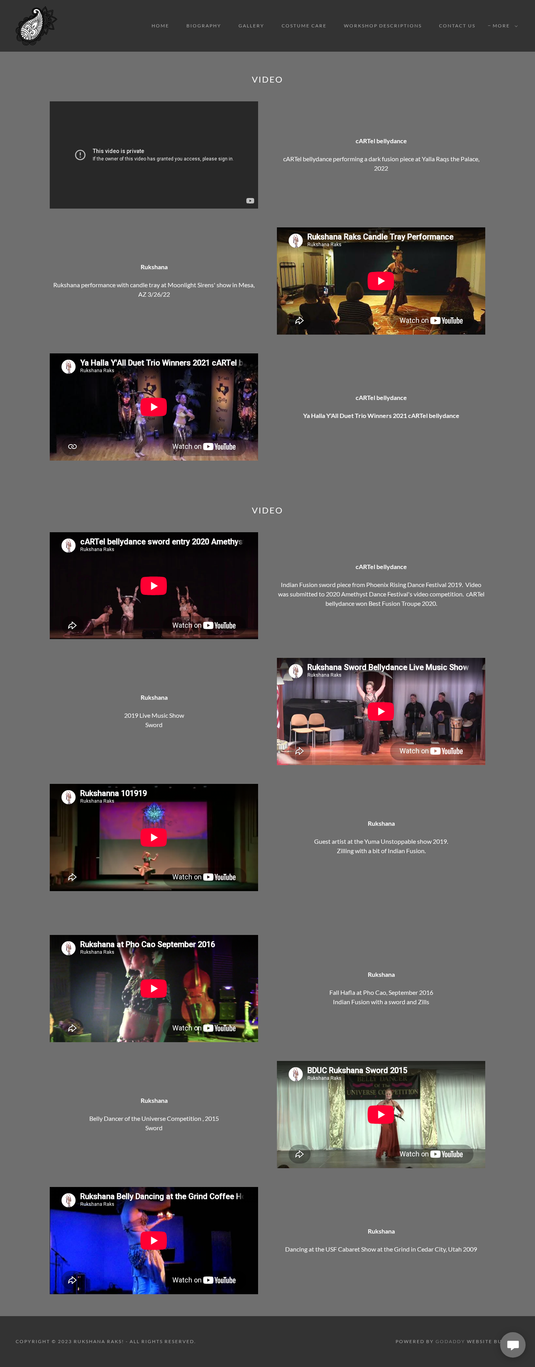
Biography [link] (203, 26)
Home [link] (160, 26)
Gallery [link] (251, 26)
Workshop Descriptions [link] (383, 26)
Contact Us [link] (457, 26)
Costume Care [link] (304, 26)
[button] (503, 26)
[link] (36, 25)
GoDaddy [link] (450, 1341)
